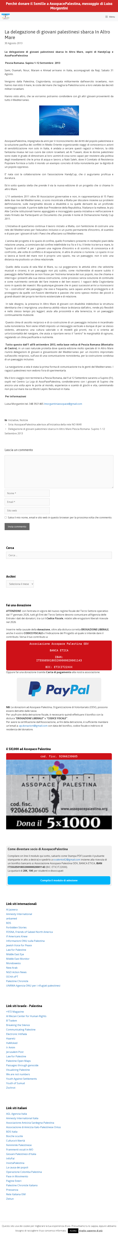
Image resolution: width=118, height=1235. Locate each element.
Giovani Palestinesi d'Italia (21, 1154)
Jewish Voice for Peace (19, 945)
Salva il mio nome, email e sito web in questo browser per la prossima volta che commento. (60, 517)
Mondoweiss (13, 963)
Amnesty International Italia (22, 1118)
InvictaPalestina (15, 1163)
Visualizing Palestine (18, 1070)
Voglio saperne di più (90, 1230)
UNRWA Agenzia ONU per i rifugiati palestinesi (33, 985)
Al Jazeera (12, 909)
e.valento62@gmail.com (66, 859)
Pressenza (12, 1190)
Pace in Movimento (17, 1176)
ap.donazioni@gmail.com (33, 725)
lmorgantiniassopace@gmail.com (63, 403)
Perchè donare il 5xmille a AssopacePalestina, (59, 6)
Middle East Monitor (18, 958)
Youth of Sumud (15, 1083)
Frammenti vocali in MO (19, 1149)
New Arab (12, 967)
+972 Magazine (15, 1011)
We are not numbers (18, 1074)
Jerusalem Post (15, 1052)
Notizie (24, 420)
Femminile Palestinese (19, 1145)
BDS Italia (11, 1131)
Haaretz (10, 1038)
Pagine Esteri (13, 1181)
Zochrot (10, 1087)
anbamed (11, 918)
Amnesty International (19, 914)
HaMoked (11, 1043)
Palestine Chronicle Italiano (22, 1185)
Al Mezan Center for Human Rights (26, 1016)
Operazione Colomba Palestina (24, 1172)
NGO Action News (16, 972)
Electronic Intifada (16, 1034)
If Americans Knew (16, 936)
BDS (8, 923)
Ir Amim (10, 1047)
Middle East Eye (15, 954)
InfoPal (10, 1158)
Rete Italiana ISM (16, 1194)
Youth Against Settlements (21, 1078)
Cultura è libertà (15, 1140)
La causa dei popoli (17, 1167)
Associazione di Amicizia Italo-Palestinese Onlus (33, 1127)
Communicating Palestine (20, 1029)
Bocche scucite (14, 1136)
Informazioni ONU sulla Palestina (25, 941)
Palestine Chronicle (17, 981)
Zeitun (10, 1198)
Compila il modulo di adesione (59, 880)
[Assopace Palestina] (6, 16)
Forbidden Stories (16, 927)
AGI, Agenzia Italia (16, 1113)
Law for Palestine (16, 950)
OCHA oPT (12, 976)
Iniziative (13, 420)
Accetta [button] (73, 1230)
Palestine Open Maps (18, 1061)
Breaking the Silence (18, 1025)
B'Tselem (11, 1020)
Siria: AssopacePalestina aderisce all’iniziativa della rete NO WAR (45, 424)
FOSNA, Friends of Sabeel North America (29, 932)
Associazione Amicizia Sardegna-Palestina (30, 1122)
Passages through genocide (22, 1065)
